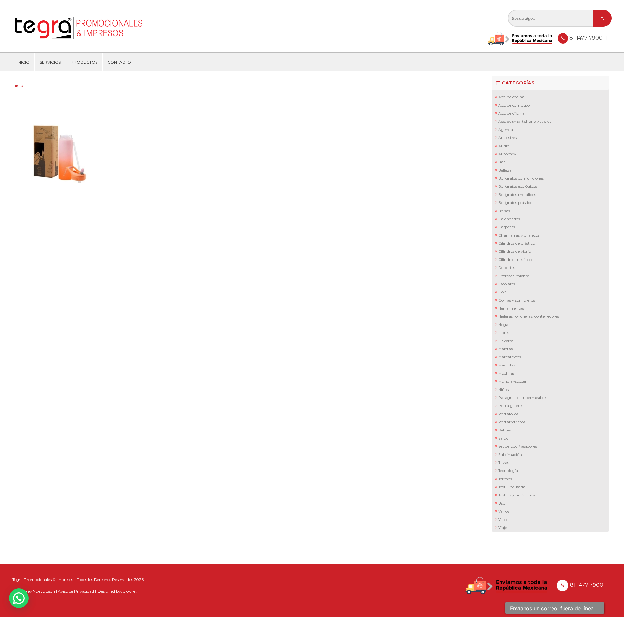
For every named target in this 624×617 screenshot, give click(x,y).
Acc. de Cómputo (514, 105)
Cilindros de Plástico (516, 243)
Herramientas (511, 308)
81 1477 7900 (586, 38)
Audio (503, 145)
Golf (502, 291)
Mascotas (506, 365)
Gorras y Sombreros (516, 300)
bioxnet (130, 591)
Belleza (505, 170)
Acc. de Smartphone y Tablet (524, 121)
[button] (19, 598)
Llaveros (506, 340)
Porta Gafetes (510, 405)
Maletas (505, 348)
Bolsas (504, 210)
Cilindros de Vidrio (514, 251)
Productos (84, 62)
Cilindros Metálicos (515, 259)
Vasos (503, 519)
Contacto (119, 62)
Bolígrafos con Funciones (521, 178)
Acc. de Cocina (511, 97)
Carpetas (506, 227)
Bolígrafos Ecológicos (517, 186)
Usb (501, 503)
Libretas (505, 332)
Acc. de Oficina (511, 113)
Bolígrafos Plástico (515, 202)
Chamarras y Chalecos (519, 235)
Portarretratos (511, 421)
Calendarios (509, 218)
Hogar (504, 324)
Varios (503, 511)
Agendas (506, 129)
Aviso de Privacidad (76, 591)
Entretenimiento (513, 275)
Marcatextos (509, 356)
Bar (501, 162)
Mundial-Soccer (512, 381)
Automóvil (508, 153)
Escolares (506, 283)
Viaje (502, 527)
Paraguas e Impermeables (522, 397)
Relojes (504, 430)
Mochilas (506, 373)
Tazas (503, 462)
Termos (505, 478)
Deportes (506, 267)
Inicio (23, 62)
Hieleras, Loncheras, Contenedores (528, 316)
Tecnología (508, 470)
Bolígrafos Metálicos (517, 194)
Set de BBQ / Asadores (517, 446)
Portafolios (508, 413)
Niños (503, 389)
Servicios (50, 62)
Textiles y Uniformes (516, 495)
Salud (503, 438)
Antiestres (507, 137)
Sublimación (510, 454)
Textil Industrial (512, 486)
